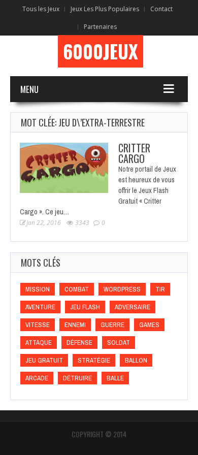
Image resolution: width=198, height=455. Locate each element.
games (149, 324)
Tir (160, 289)
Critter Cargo (134, 153)
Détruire (77, 378)
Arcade (36, 378)
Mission (37, 289)
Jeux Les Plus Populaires (105, 9)
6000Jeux (100, 51)
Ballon (136, 360)
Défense (79, 342)
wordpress (122, 289)
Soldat (118, 342)
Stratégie (94, 360)
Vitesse (37, 324)
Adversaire (132, 307)
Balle (115, 378)
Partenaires (100, 26)
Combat (76, 289)
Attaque (38, 342)
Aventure (40, 307)
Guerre (112, 324)
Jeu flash (85, 307)
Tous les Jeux (40, 9)
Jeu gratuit (44, 360)
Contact (161, 9)
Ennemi (75, 324)
